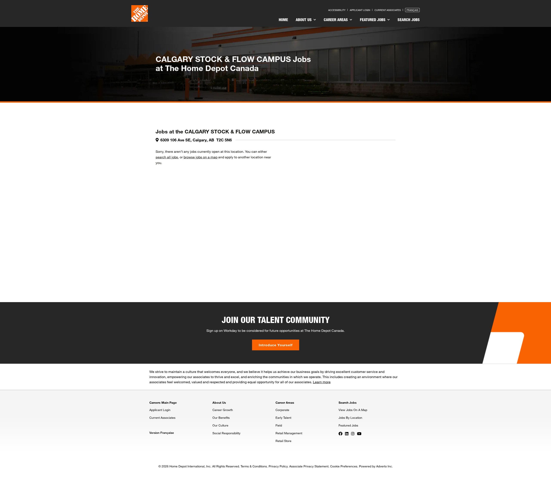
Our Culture (220, 425)
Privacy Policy (278, 466)
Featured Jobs (373, 19)
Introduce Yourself (276, 345)
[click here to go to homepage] (139, 13)
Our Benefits (221, 417)
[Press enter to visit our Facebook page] (340, 433)
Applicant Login (360, 10)
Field (279, 425)
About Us (304, 19)
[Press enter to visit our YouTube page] (359, 433)
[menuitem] (283, 20)
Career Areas (336, 19)
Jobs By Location (350, 417)
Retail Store (283, 441)
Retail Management (289, 433)
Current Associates (388, 10)
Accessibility (336, 10)
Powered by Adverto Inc (375, 466)
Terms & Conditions (254, 466)
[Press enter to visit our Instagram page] (352, 433)
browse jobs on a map (200, 157)
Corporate (282, 410)
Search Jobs (409, 19)
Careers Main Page (163, 402)
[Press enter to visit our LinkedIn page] (346, 433)
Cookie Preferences (343, 466)
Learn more (322, 382)
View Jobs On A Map (353, 410)
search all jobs (167, 157)
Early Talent (283, 417)
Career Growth (222, 410)
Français (412, 10)
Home (283, 19)
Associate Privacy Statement (308, 466)
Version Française (161, 432)
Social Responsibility (226, 433)
